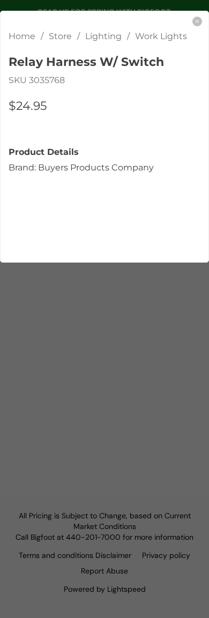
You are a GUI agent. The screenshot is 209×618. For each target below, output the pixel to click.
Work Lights (161, 36)
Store (60, 36)
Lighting (103, 36)
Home (22, 36)
